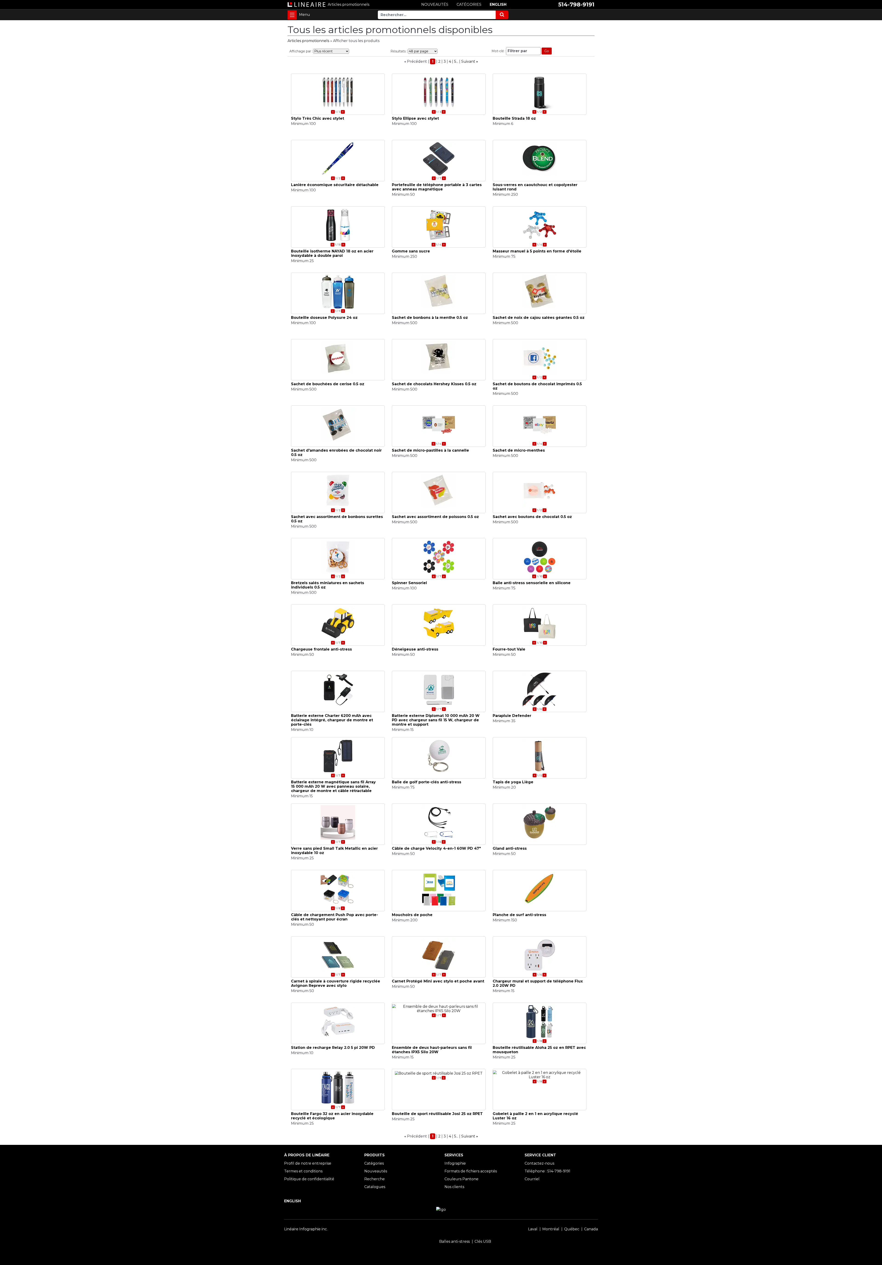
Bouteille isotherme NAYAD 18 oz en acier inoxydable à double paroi (332, 253)
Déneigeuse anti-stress (415, 649)
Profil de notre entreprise (307, 1163)
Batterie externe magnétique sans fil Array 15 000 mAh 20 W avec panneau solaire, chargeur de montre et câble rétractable (333, 786)
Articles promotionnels (308, 41)
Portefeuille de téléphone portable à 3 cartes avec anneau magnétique (437, 187)
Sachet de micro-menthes (519, 450)
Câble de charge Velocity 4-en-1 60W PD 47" (436, 848)
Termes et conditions (303, 1171)
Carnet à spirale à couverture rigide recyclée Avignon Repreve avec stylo (335, 983)
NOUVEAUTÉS (434, 4)
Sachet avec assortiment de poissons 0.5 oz (435, 517)
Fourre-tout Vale (509, 649)
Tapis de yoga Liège (513, 782)
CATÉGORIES (469, 4)
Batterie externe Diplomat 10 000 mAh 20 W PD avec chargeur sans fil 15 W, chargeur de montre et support (436, 720)
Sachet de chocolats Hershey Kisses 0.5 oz (434, 384)
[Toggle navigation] (292, 15)
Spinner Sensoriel (409, 583)
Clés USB (483, 1241)
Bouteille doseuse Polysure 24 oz (324, 317)
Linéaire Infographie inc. (306, 1229)
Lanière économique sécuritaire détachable (335, 185)
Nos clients (454, 1187)
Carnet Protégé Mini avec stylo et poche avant (438, 981)
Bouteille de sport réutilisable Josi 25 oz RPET (437, 1114)
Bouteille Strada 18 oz (514, 118)
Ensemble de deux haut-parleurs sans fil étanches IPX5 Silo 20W (432, 1049)
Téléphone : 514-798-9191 (547, 1171)
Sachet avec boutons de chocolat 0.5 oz (532, 517)
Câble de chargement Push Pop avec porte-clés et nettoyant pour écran (334, 917)
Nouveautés (375, 1171)
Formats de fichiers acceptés (470, 1171)
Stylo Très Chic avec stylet (317, 118)
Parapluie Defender (512, 715)
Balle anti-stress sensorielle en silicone (532, 583)
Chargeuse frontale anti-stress (321, 649)
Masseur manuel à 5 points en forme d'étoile (537, 251)
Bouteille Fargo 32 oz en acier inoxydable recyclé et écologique (332, 1116)
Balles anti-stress (454, 1241)
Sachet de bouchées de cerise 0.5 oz (327, 384)
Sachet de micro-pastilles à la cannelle (430, 450)
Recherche (374, 1179)
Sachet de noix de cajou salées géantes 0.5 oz (539, 317)
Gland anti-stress (510, 848)
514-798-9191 (576, 4)
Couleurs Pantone (461, 1179)
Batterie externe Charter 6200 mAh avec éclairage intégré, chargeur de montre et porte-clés (332, 720)
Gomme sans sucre (411, 251)
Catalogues (374, 1187)
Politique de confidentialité (309, 1179)
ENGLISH (498, 4)
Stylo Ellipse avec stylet (415, 118)
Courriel (532, 1179)
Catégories (374, 1163)
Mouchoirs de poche (412, 915)
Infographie (455, 1163)
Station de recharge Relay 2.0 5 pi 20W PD (333, 1047)
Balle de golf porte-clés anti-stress (426, 782)
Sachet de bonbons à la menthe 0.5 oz (430, 317)
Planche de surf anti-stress (519, 915)
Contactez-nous (539, 1163)
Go (546, 51)
